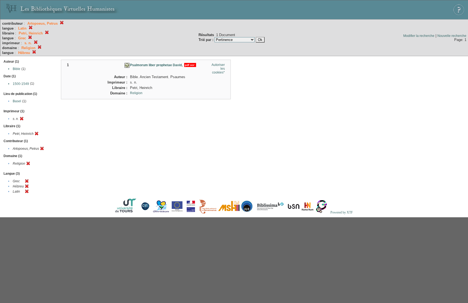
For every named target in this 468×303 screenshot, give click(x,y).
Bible (16, 69)
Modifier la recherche (418, 36)
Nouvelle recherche (451, 36)
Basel (17, 101)
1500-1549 (21, 84)
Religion (136, 93)
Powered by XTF (341, 212)
